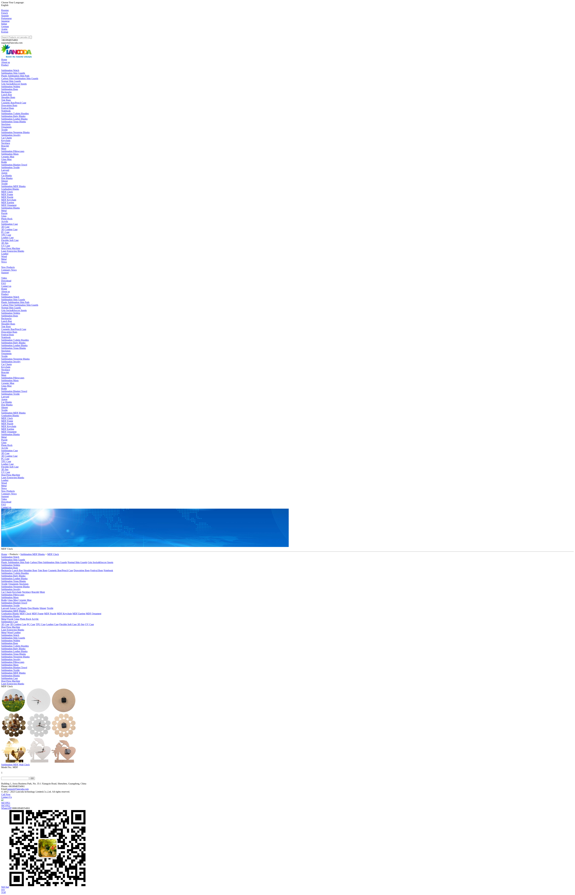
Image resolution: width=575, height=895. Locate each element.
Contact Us (6, 797)
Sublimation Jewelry (11, 135)
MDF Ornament (8, 205)
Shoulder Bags (8, 97)
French (4, 13)
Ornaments (6, 127)
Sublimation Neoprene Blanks (15, 132)
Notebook (6, 111)
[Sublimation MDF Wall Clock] (38, 762)
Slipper (4, 181)
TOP (3, 892)
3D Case (5, 226)
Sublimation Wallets (10, 86)
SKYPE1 (5, 803)
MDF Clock (7, 191)
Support (5, 272)
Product (5, 65)
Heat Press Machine (10, 248)
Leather (4, 253)
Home (4, 59)
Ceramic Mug (7, 156)
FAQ (3, 283)
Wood (4, 256)
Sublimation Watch (10, 70)
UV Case (5, 245)
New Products (8, 267)
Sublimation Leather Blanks (14, 119)
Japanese (5, 21)
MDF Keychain (8, 200)
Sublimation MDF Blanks (13, 186)
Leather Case (7, 237)
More (3, 148)
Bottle (4, 162)
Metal (4, 210)
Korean (4, 32)
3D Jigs (4, 243)
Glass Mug (6, 159)
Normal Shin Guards (11, 81)
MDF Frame (7, 194)
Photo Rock (6, 218)
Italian (4, 23)
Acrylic (4, 221)
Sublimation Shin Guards (13, 73)
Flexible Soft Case (10, 240)
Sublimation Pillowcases (12, 151)
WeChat (5, 887)
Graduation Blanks (10, 189)
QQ (3, 889)
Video (4, 278)
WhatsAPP (6, 808)
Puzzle (4, 213)
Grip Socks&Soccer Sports (14, 84)
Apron (4, 173)
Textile (4, 129)
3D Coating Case (9, 229)
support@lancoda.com (18, 789)
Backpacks (6, 92)
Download (6, 280)
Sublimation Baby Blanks (13, 116)
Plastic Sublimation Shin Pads (15, 75)
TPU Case (6, 235)
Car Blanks (6, 175)
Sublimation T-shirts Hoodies (15, 113)
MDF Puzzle (7, 197)
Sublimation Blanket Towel (14, 164)
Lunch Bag (6, 94)
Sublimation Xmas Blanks (13, 121)
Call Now (5, 794)
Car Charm (6, 137)
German (5, 26)
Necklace (5, 143)
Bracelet (5, 146)
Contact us (6, 286)
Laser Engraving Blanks (12, 251)
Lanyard (5, 170)
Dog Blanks (7, 178)
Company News (9, 270)
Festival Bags (7, 108)
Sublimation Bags (9, 89)
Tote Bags (6, 100)
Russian (5, 10)
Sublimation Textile (10, 167)
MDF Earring (7, 202)
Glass (3, 216)
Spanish (5, 15)
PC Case (5, 232)
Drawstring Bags (9, 105)
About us (5, 62)
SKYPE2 (5, 805)
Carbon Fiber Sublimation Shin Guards (19, 78)
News (4, 262)
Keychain (5, 140)
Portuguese (6, 18)
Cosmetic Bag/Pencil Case (13, 102)
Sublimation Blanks (10, 208)
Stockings (5, 124)
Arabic (4, 29)
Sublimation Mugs (10, 154)
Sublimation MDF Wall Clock (15, 764)
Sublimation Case (9, 224)
